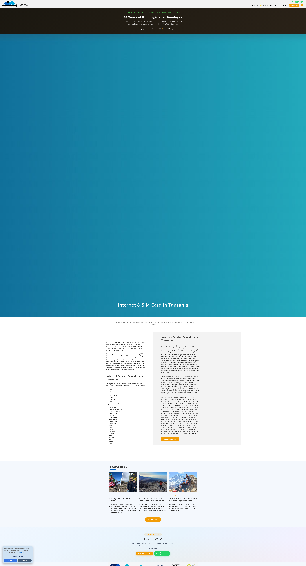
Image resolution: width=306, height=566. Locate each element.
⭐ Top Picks (264, 5)
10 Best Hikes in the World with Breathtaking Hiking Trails (183, 499)
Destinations (255, 5)
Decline (24, 560)
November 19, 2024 (144, 495)
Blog (270, 5)
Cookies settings (18, 556)
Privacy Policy (21, 552)
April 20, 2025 (112, 495)
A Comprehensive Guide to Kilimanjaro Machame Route (151, 499)
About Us (277, 5)
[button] (302, 5)
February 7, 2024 (173, 495)
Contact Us (284, 5)
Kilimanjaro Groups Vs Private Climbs (122, 499)
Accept (10, 560)
